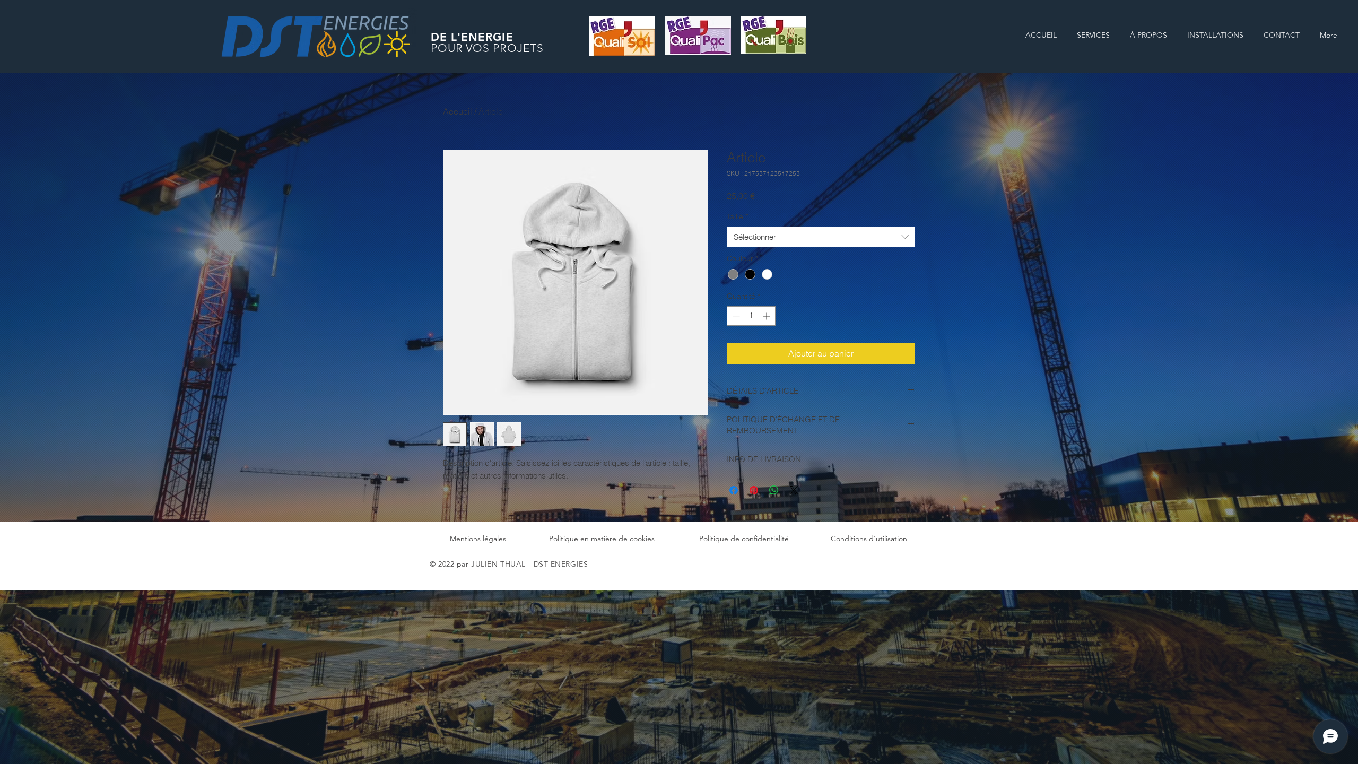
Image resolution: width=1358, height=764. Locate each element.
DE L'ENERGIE (472, 37)
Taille (737, 216)
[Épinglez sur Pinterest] (753, 490)
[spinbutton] (751, 316)
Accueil (457, 111)
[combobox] (821, 237)
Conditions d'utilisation (869, 538)
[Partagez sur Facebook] (733, 490)
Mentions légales (478, 538)
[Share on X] (794, 490)
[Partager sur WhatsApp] (774, 490)
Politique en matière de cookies (602, 538)
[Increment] (767, 316)
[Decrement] (735, 316)
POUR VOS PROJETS (487, 48)
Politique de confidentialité (744, 538)
